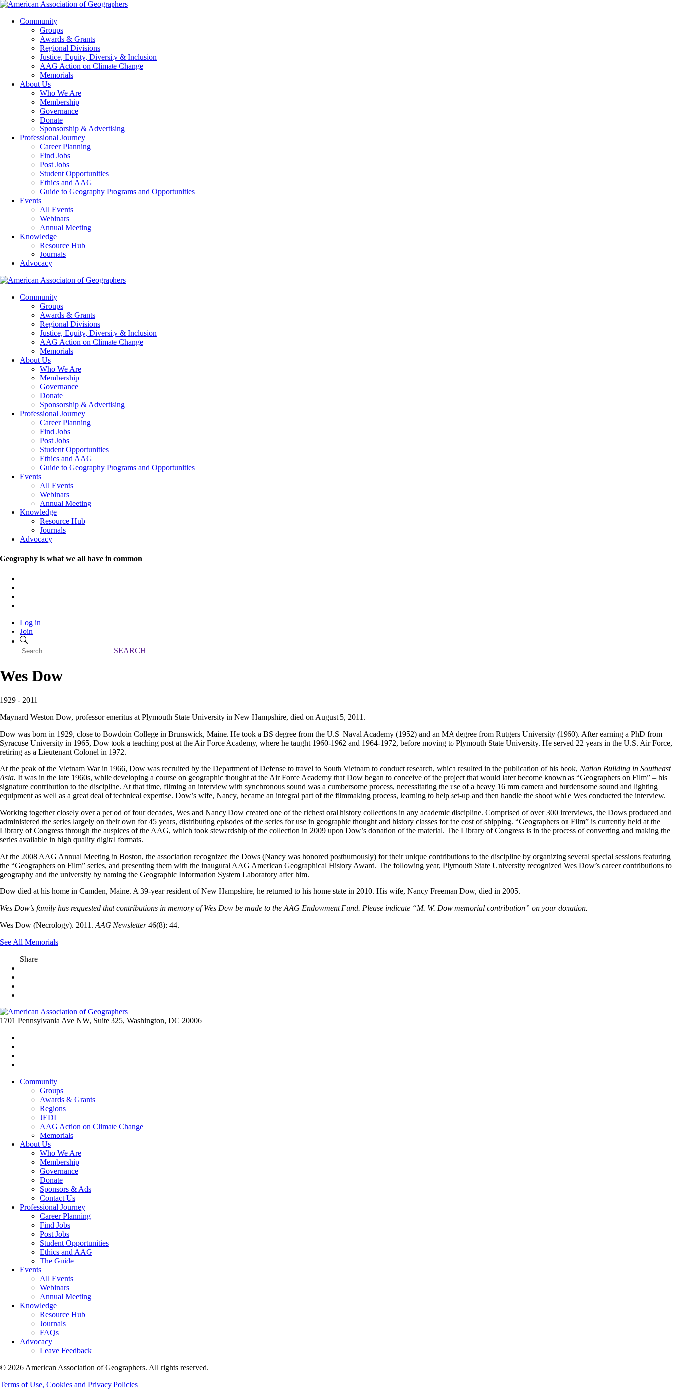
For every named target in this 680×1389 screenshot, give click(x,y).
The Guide (57, 1261)
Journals (53, 254)
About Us (35, 84)
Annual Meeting (65, 227)
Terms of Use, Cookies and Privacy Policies (69, 1384)
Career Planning (65, 146)
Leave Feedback (66, 1350)
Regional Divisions (70, 48)
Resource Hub (62, 245)
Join (26, 631)
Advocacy (36, 263)
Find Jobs (55, 155)
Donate (51, 120)
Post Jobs (54, 164)
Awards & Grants (67, 39)
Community (38, 21)
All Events (56, 209)
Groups (51, 30)
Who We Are (60, 93)
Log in (30, 622)
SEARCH (130, 650)
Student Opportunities (74, 173)
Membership (59, 102)
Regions (53, 1108)
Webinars (54, 218)
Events (30, 200)
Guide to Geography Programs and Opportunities (117, 191)
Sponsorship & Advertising (82, 129)
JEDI (48, 1117)
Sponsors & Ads (65, 1189)
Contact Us (57, 1198)
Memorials (56, 75)
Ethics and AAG (66, 182)
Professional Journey (52, 137)
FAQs (49, 1332)
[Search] (24, 641)
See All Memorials (29, 942)
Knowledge (38, 236)
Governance (59, 111)
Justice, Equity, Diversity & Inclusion (98, 57)
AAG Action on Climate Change (91, 66)
